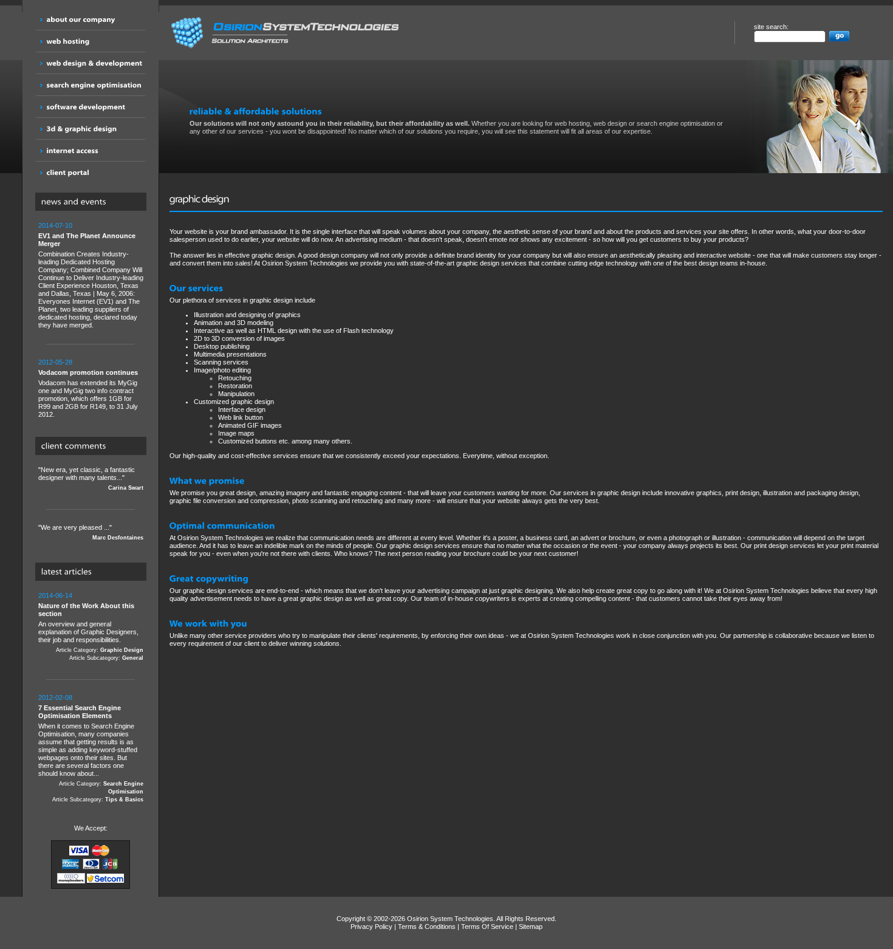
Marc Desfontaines (117, 538)
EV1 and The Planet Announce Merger (86, 239)
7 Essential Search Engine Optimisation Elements (79, 711)
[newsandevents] (93, 202)
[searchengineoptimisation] (90, 84)
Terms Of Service (487, 926)
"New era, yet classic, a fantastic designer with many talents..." (90, 478)
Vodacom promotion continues (88, 372)
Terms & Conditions (427, 926)
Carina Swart (125, 488)
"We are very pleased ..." (90, 532)
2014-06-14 (55, 595)
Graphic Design (121, 650)
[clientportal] (90, 172)
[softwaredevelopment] (90, 106)
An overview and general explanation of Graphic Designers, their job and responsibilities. (90, 626)
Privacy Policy (371, 926)
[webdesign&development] (90, 63)
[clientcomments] (93, 446)
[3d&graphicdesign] (90, 128)
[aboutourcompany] (90, 19)
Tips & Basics (124, 800)
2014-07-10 (55, 225)
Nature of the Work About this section (86, 609)
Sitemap (530, 926)
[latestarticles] (93, 572)
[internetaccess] (90, 150)
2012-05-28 (55, 362)
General (132, 658)
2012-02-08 (55, 697)
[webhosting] (90, 41)
